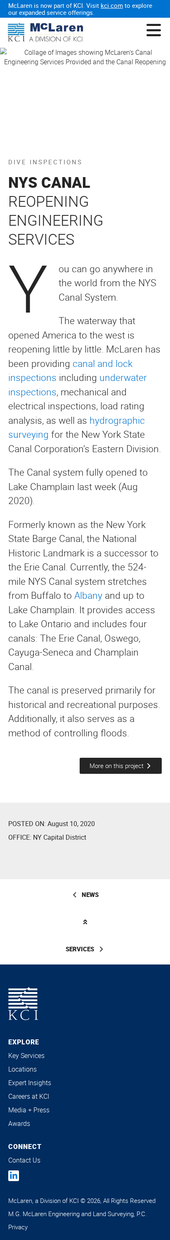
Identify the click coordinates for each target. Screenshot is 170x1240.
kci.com (112, 5)
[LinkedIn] (13, 1175)
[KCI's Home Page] (23, 1003)
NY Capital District (59, 837)
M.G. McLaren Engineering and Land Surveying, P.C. (77, 1214)
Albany (88, 595)
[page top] (85, 922)
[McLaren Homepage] (45, 33)
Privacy (18, 1227)
